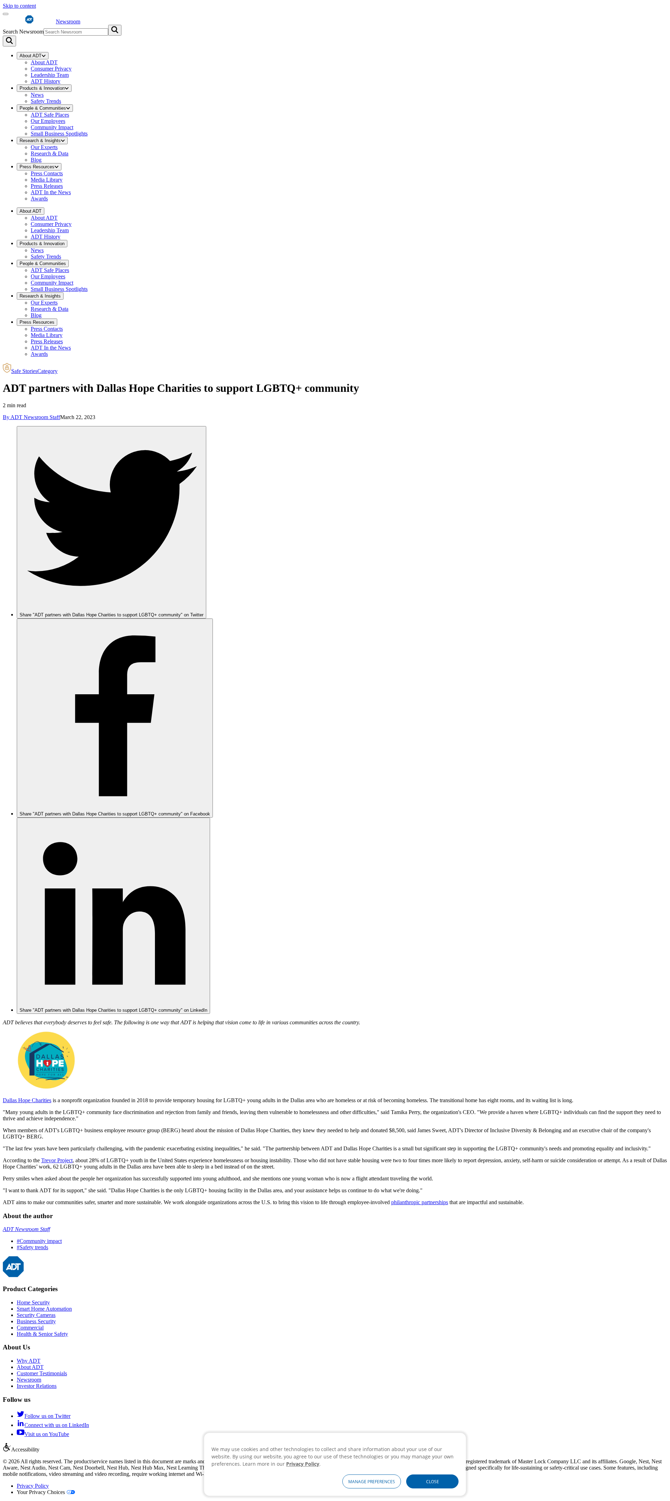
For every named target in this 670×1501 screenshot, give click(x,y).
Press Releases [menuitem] (47, 186)
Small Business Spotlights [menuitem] (59, 134)
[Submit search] (114, 30)
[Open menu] (5, 14)
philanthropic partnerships (419, 1202)
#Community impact (39, 1241)
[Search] (9, 41)
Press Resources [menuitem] (37, 166)
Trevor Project (57, 1160)
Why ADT (28, 1361)
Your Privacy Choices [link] (41, 1492)
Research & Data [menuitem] (49, 153)
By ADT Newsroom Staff (31, 417)
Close (432, 1482)
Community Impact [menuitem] (52, 127)
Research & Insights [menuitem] (40, 140)
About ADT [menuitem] (31, 55)
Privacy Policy (33, 1486)
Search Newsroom (23, 32)
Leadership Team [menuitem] (50, 75)
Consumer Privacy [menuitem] (51, 69)
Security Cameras (36, 1315)
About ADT (30, 1367)
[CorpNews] (13, 1275)
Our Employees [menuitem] (48, 121)
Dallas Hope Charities (27, 1100)
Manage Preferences (371, 1482)
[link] (111, 522)
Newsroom (29, 1380)
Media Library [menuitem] (46, 180)
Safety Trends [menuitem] (46, 101)
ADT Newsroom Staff (26, 1229)
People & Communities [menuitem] (43, 108)
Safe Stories (34, 371)
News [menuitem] (37, 95)
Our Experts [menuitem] (44, 147)
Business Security (36, 1321)
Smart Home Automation (44, 1309)
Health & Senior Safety (42, 1334)
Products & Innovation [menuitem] (42, 88)
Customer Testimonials (42, 1373)
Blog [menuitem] (36, 160)
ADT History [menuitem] (45, 81)
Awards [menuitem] (39, 199)
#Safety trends (32, 1247)
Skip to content (19, 6)
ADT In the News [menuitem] (51, 192)
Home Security (33, 1302)
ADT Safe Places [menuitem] (50, 115)
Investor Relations (37, 1386)
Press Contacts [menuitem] (47, 173)
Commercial (30, 1328)
